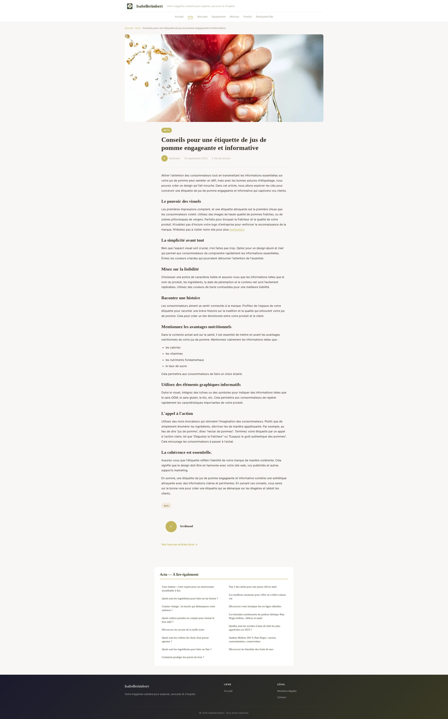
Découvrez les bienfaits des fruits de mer (251, 649)
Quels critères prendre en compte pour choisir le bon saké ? (188, 620)
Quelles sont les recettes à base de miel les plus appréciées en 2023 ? (254, 627)
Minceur (234, 16)
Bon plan (202, 16)
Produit (247, 16)
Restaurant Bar (264, 16)
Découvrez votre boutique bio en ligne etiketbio (255, 606)
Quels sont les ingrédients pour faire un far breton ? (190, 598)
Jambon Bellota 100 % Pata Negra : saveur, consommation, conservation (252, 639)
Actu (190, 16)
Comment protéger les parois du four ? (183, 657)
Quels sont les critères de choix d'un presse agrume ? (185, 639)
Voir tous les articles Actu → (179, 544)
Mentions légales (286, 690)
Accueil (179, 16)
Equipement (219, 16)
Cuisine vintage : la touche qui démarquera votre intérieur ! (188, 608)
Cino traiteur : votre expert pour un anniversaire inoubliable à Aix (188, 588)
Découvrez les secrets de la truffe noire (183, 629)
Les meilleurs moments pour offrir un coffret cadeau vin (257, 596)
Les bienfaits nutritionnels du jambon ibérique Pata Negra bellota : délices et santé (256, 616)
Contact (281, 697)
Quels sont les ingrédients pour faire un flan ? (187, 649)
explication (237, 229)
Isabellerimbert (149, 6)
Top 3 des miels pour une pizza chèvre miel (252, 586)
